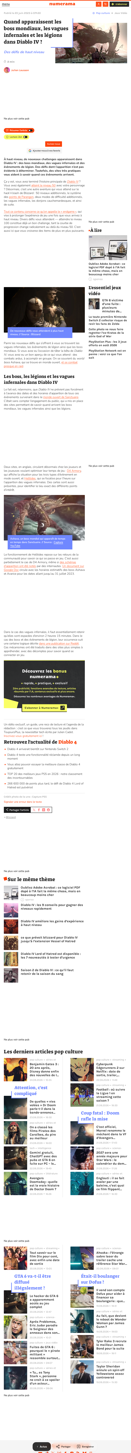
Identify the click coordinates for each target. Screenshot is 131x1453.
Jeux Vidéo (121, 13)
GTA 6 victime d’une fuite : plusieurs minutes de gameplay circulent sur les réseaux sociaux (114, 305)
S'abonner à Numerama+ (41, 708)
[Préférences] (105, 4)
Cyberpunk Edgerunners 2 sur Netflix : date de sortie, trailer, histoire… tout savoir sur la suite (110, 1069)
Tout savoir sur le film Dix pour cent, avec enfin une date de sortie (45, 1258)
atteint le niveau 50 (43, 185)
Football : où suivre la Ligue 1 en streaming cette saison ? (110, 1095)
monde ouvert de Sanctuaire (60, 397)
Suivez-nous (53, 144)
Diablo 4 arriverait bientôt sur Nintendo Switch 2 (37, 749)
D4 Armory (74, 471)
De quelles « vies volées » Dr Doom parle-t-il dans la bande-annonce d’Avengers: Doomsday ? (43, 1107)
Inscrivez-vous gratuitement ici (23, 736)
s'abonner (121, 4)
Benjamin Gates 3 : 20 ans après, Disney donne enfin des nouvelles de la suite (44, 1069)
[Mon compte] (98, 4)
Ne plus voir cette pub (16, 118)
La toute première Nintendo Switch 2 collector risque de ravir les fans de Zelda (108, 320)
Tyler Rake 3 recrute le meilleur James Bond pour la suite (111, 1344)
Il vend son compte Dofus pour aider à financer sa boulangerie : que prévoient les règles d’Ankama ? (111, 1295)
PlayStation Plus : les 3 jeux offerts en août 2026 (108, 343)
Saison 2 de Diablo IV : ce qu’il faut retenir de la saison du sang (47, 972)
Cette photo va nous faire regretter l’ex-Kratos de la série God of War (106, 332)
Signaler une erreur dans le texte (23, 802)
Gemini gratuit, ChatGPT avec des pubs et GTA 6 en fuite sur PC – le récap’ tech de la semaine (43, 1158)
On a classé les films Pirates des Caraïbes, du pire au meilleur (43, 1132)
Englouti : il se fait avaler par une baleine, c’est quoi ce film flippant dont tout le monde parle (110, 1183)
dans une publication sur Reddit (59, 643)
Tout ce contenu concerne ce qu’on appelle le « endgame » (40, 211)
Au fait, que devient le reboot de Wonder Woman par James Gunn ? (111, 1321)
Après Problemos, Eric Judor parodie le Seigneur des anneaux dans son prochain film (44, 1327)
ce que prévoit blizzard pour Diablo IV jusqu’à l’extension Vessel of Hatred (49, 939)
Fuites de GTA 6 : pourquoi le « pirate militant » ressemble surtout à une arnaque (45, 1352)
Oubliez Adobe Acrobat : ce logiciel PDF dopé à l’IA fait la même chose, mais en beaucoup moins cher (50, 891)
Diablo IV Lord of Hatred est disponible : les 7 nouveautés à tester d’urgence (51, 955)
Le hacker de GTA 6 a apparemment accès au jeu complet (44, 1301)
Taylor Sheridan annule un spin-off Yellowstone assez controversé (110, 1372)
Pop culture (103, 13)
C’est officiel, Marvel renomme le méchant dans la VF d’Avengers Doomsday (111, 1132)
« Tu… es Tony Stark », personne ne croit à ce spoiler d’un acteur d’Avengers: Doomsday (45, 1378)
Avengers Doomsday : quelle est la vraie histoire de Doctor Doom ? (44, 1183)
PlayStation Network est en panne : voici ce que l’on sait (107, 354)
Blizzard (11, 817)
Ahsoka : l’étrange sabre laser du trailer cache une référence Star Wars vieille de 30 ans (111, 1258)
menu (6, 4)
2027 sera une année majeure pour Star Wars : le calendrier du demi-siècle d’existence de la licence (111, 1158)
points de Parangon (21, 197)
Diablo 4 (67, 742)
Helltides (30, 478)
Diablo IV (72, 181)
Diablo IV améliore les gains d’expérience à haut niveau (52, 923)
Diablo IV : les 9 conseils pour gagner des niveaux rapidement (52, 906)
